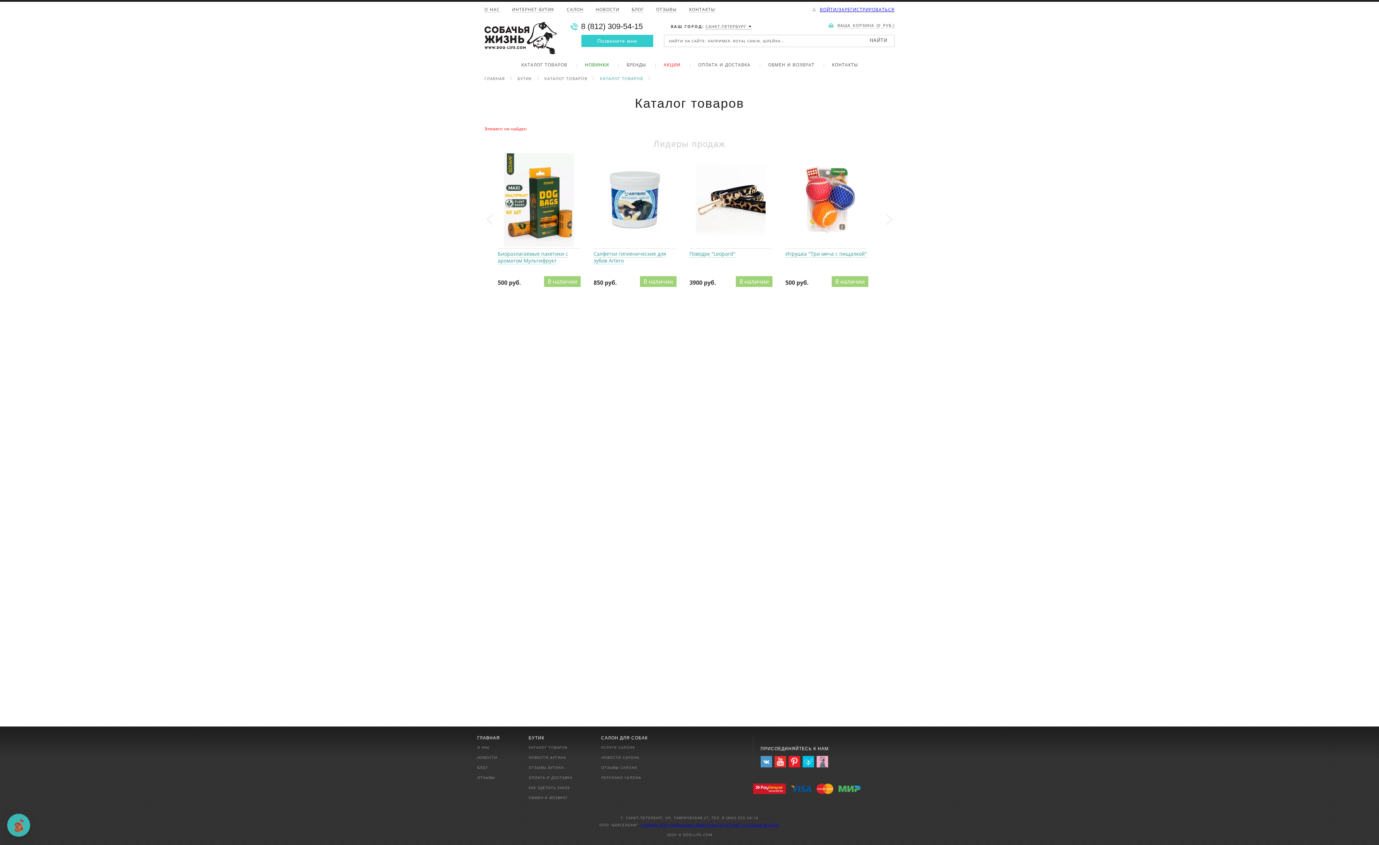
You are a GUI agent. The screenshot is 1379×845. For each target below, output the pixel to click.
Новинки (597, 65)
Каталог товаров (544, 65)
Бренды (636, 65)
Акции (672, 65)
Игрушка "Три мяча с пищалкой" (826, 200)
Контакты (702, 10)
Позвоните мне (617, 41)
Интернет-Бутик (533, 10)
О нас (492, 10)
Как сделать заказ (549, 787)
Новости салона (620, 757)
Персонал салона (621, 777)
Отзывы (666, 10)
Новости (607, 10)
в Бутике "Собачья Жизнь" (750, 824)
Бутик (524, 78)
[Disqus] (689, 394)
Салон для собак (624, 737)
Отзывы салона (619, 767)
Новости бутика (547, 757)
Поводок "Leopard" (731, 200)
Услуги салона (618, 747)
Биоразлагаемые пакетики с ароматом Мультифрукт (539, 200)
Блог (638, 10)
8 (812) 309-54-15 (612, 26)
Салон (575, 10)
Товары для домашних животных (680, 824)
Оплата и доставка (724, 65)
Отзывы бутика (546, 767)
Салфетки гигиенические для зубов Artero (635, 200)
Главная (494, 78)
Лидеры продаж (689, 144)
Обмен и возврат (791, 65)
